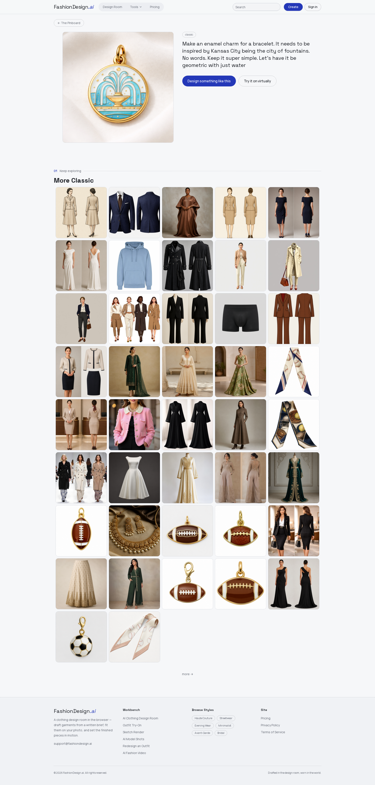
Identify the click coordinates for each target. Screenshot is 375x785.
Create (293, 7)
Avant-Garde (202, 733)
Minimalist (224, 725)
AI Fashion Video (134, 753)
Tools (134, 7)
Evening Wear (203, 725)
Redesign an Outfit (136, 746)
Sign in (312, 7)
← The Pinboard (69, 23)
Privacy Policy (270, 725)
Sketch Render (133, 732)
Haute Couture (203, 718)
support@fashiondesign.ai (73, 743)
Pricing (155, 7)
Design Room (112, 7)
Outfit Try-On (132, 725)
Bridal (220, 733)
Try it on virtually (257, 81)
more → (187, 674)
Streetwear (226, 718)
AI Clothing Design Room (140, 718)
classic (189, 34)
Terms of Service (273, 732)
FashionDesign (73, 6)
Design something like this (209, 81)
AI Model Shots (133, 739)
